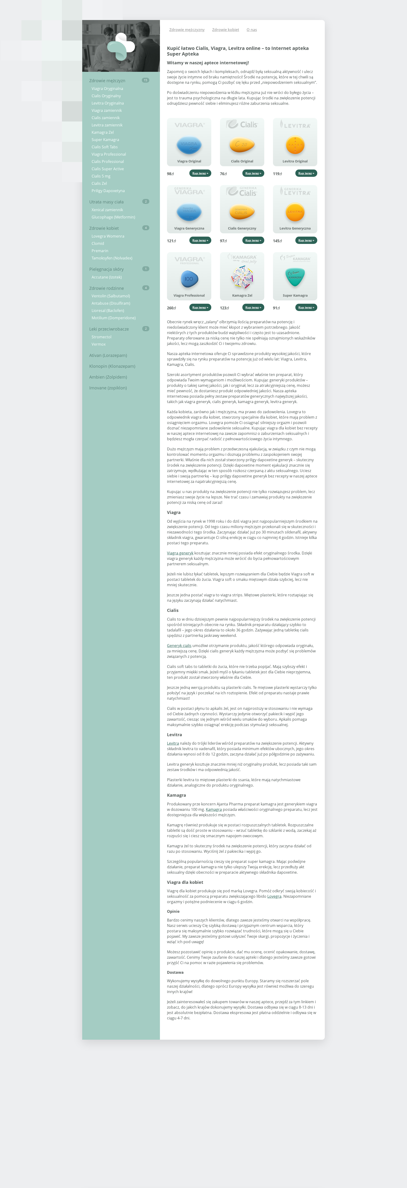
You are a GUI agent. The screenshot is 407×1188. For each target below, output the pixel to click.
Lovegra (274, 896)
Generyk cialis (179, 645)
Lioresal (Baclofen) (108, 310)
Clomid (98, 243)
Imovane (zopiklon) (108, 388)
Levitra (173, 743)
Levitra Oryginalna (108, 103)
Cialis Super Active (108, 168)
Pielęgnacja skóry (118, 269)
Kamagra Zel (103, 132)
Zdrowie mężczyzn (118, 80)
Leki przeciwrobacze (118, 329)
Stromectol (101, 336)
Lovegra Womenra (108, 236)
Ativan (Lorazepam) (108, 355)
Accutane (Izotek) (107, 277)
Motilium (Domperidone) (114, 317)
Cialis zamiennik (106, 117)
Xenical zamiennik (107, 209)
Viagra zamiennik (107, 110)
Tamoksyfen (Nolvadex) (112, 258)
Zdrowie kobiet (118, 228)
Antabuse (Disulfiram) (111, 303)
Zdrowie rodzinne (118, 288)
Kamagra (214, 809)
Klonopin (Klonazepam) (112, 366)
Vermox (99, 344)
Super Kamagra (105, 139)
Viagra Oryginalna (107, 88)
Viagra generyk (180, 553)
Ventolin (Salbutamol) (111, 296)
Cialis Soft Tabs (105, 147)
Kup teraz (199, 173)
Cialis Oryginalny (106, 95)
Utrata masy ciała (118, 202)
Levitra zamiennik (107, 125)
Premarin (100, 250)
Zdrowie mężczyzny (187, 29)
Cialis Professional (108, 161)
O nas (252, 29)
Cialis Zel (99, 183)
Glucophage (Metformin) (113, 217)
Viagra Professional (109, 154)
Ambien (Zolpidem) (108, 377)
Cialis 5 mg (101, 176)
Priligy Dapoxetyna (108, 190)
